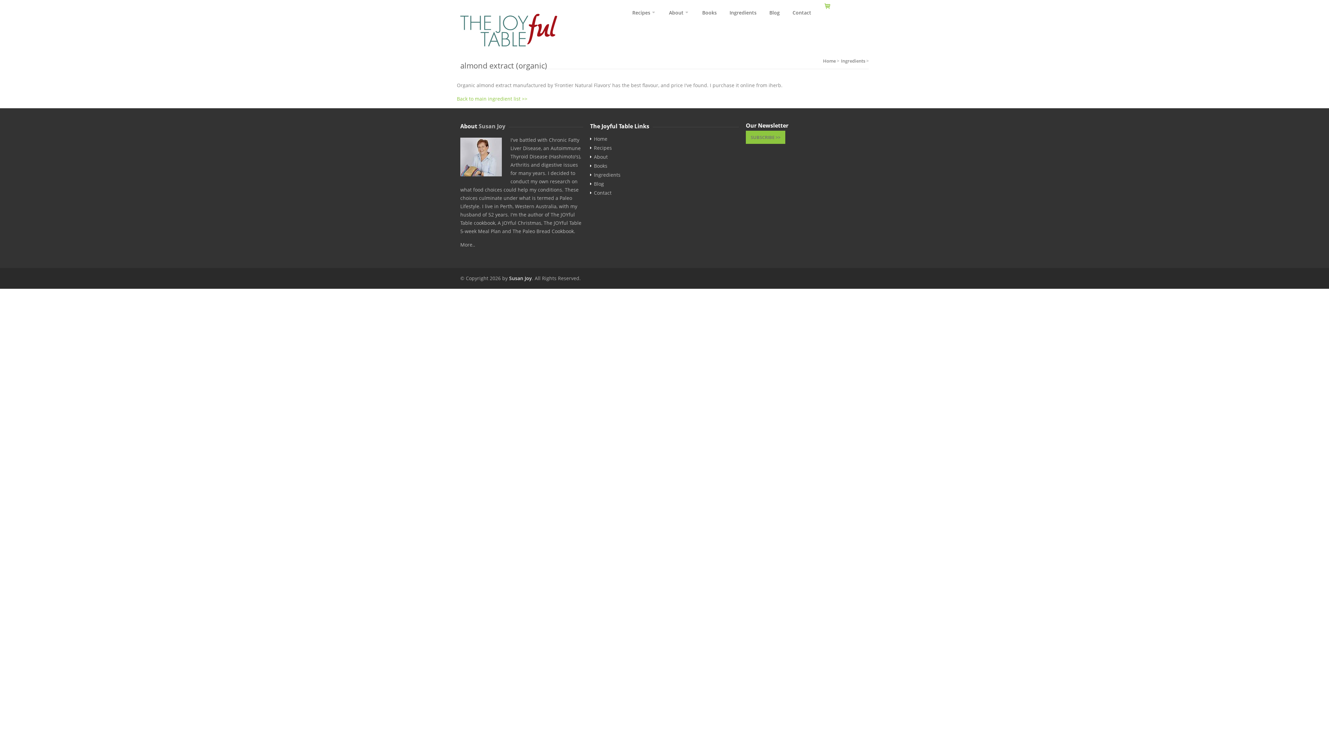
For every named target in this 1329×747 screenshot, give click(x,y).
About (676, 12)
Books (709, 12)
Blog (774, 12)
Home (600, 139)
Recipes (641, 12)
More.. (467, 244)
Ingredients (743, 12)
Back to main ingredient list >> (492, 98)
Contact (802, 12)
